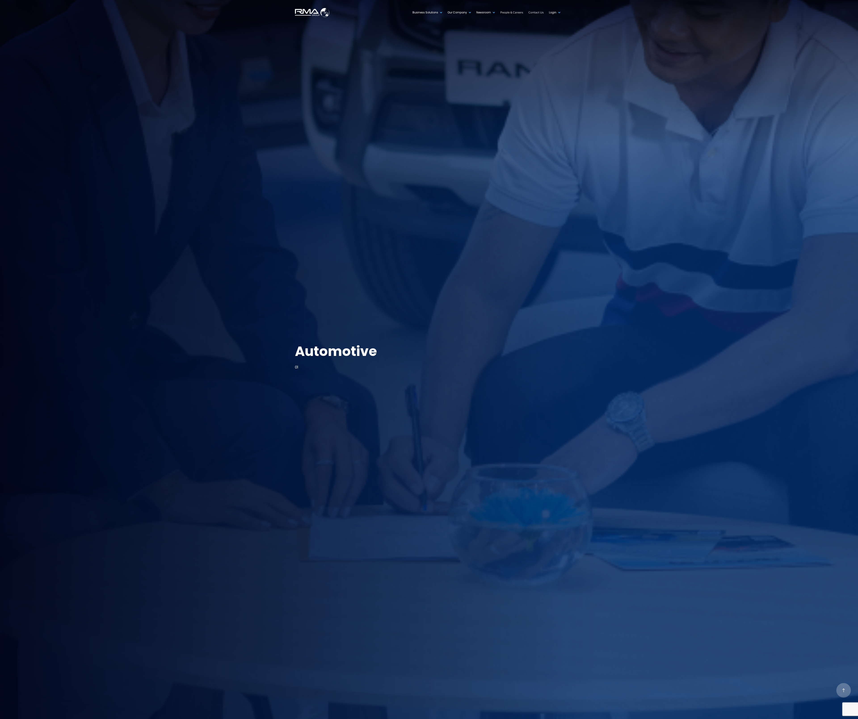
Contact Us (536, 12)
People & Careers (511, 12)
